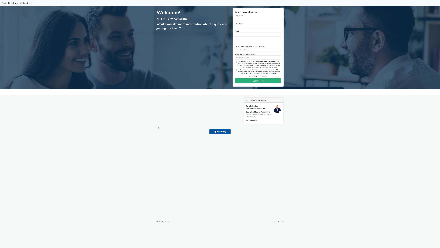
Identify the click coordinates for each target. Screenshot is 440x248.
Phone (237, 39)
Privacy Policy (253, 76)
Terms (273, 222)
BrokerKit (165, 222)
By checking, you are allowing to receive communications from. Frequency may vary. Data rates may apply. (259, 71)
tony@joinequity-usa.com (255, 108)
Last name (239, 23)
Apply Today (220, 131)
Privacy (281, 222)
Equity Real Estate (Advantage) (17, 3)
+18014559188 (251, 120)
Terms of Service (262, 76)
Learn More (258, 80)
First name (239, 16)
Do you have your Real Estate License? (249, 46)
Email (237, 31)
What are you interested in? (245, 54)
